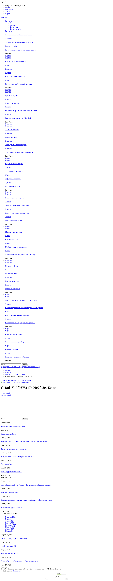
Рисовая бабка (6, 464)
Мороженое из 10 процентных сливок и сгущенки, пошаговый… (25, 441)
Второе (8, 90)
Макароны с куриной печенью (12, 507)
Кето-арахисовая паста (9, 554)
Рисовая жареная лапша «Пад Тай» (18, 118)
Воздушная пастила (12, 186)
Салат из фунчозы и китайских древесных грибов (24, 308)
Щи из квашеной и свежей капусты (18, 84)
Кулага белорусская (12, 289)
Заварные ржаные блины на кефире (18, 35)
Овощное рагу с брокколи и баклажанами (21, 111)
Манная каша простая (13, 232)
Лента (7, 12)
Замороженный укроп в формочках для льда (17, 457)
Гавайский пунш (11, 274)
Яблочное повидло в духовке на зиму (19, 42)
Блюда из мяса (15, 27)
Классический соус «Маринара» (17, 342)
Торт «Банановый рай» (9, 492)
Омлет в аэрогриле (12, 103)
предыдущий (6, 395)
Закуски (8, 192)
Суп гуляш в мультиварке (14, 76)
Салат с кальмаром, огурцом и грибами (20, 323)
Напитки (8, 260)
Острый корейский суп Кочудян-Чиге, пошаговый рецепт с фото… (26, 485)
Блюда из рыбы (15, 29)
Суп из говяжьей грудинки (15, 61)
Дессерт (8, 158)
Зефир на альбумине (13, 179)
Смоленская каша (12, 239)
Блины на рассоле (12, 137)
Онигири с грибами (8, 434)
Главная (8, 8)
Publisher (4, 17)
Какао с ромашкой (12, 281)
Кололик (8, 69)
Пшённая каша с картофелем (16, 247)
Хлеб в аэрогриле (12, 130)
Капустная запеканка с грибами (13, 426)
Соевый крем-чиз (11, 349)
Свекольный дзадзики (13, 334)
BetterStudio (17, 571)
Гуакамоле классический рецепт (17, 357)
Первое (8, 56)
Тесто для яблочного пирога (15, 145)
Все (11, 23)
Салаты (8, 294)
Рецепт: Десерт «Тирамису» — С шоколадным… (19, 561)
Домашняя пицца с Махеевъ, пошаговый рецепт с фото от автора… (26, 500)
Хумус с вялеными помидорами (17, 213)
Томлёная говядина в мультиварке (14, 449)
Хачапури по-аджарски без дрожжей (19, 152)
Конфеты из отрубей (8, 546)
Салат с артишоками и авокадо (17, 315)
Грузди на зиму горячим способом (14, 538)
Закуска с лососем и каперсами (17, 205)
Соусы (7, 328)
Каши (7, 226)
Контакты (9, 10)
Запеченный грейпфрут (14, 171)
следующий (5, 393)
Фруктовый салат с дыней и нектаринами (21, 300)
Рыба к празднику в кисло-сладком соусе (20, 50)
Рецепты (8, 21)
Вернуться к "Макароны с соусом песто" (16, 380)
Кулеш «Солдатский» (13, 95)
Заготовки (13, 25)
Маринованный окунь (13, 220)
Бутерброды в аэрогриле (14, 198)
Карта (7, 14)
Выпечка (8, 124)
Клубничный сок (11, 266)
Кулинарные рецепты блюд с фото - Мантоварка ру (20, 367)
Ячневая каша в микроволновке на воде (20, 255)
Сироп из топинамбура (14, 164)
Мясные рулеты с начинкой (11, 472)
